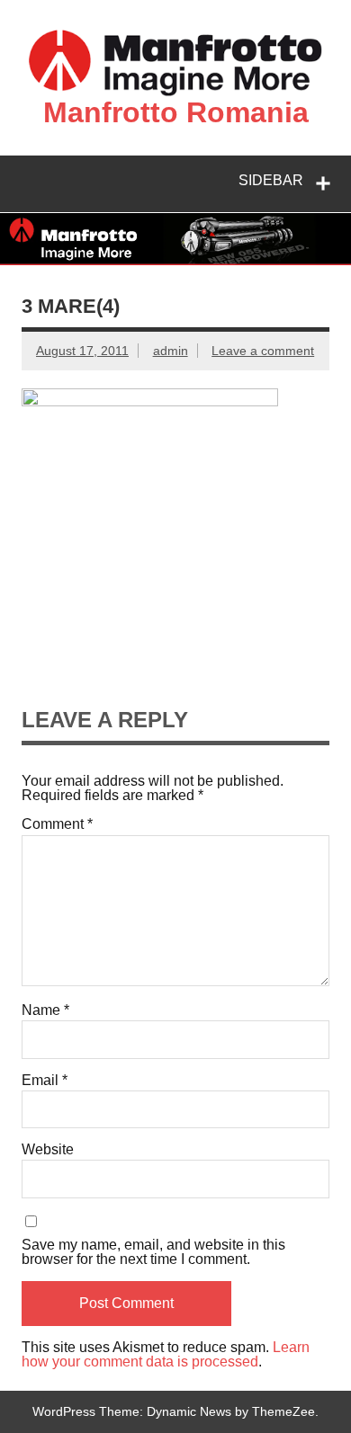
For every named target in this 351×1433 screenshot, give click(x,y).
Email (45, 1080)
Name (45, 1010)
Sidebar (270, 180)
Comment (57, 824)
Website (48, 1150)
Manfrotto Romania (176, 112)
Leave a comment (263, 350)
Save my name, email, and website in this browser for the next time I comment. (153, 1252)
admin (170, 350)
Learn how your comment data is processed (166, 1354)
